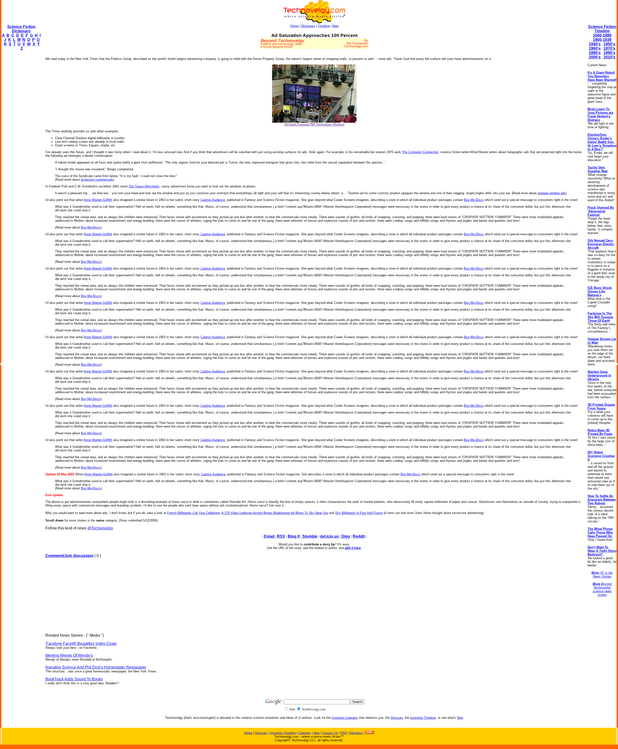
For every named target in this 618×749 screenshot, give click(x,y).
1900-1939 (602, 40)
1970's (609, 48)
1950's (609, 44)
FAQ (344, 733)
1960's (595, 48)
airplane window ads (552, 193)
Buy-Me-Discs (474, 200)
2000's (595, 57)
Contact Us (330, 733)
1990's (609, 53)
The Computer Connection (420, 152)
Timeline (324, 26)
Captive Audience (212, 200)
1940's (595, 44)
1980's (595, 53)
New (335, 26)
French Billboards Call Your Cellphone (193, 513)
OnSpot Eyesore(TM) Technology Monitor (314, 124)
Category (304, 733)
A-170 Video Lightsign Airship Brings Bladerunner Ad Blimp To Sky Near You (274, 513)
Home (294, 26)
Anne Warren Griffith (98, 200)
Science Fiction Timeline (602, 29)
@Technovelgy (100, 528)
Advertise (356, 733)
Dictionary (308, 26)
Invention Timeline (423, 718)
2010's (609, 57)
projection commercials (97, 179)
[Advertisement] (20, 127)
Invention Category (345, 718)
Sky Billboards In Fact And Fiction (359, 513)
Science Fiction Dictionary (21, 29)
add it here (353, 548)
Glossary (397, 718)
